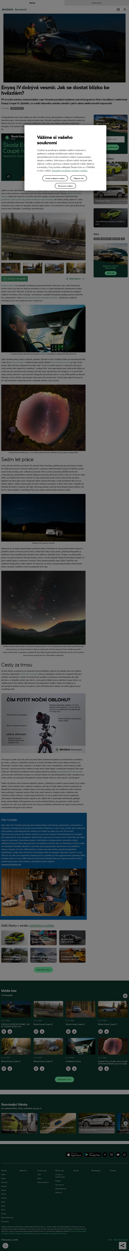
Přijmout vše (79, 178)
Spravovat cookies (65, 186)
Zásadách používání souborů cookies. (70, 170)
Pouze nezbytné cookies (55, 178)
